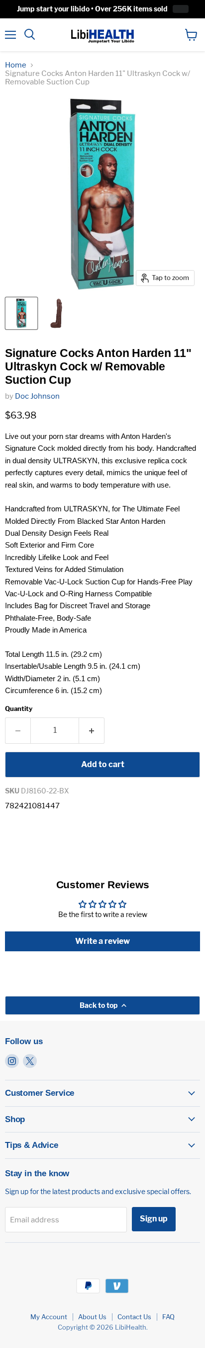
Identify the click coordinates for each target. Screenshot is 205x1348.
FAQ (168, 1317)
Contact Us (134, 1317)
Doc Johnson (37, 396)
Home (15, 65)
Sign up (154, 1218)
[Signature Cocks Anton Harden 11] (21, 313)
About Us (92, 1317)
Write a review (102, 941)
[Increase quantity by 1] (91, 730)
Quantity (18, 708)
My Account (48, 1317)
